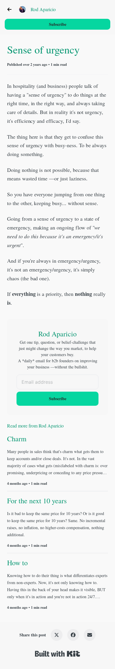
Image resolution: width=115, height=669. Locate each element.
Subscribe (57, 24)
